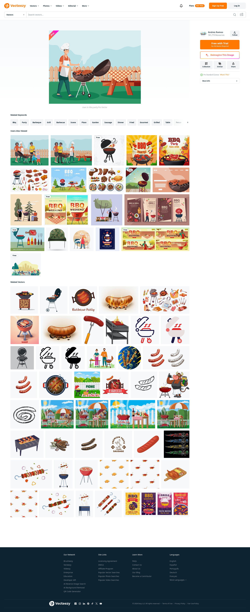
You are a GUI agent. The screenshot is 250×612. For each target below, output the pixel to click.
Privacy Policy (180, 603)
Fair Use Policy (193, 603)
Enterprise (68, 572)
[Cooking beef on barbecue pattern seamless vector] (23, 504)
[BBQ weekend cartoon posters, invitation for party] (66, 209)
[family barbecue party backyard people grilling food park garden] (25, 265)
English (173, 561)
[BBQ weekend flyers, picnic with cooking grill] (155, 239)
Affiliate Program (105, 568)
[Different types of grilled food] (106, 180)
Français (173, 576)
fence (178, 122)
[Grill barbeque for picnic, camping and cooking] (22, 357)
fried (132, 122)
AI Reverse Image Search (75, 584)
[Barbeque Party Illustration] (174, 150)
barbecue (60, 122)
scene (73, 122)
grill (49, 122)
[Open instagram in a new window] (80, 604)
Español (173, 565)
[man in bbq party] (106, 209)
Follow (234, 35)
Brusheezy (68, 561)
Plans (191, 5)
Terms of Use (167, 603)
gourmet (144, 122)
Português (174, 568)
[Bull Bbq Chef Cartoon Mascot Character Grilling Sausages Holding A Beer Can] (174, 385)
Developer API (70, 580)
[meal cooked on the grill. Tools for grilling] (115, 385)
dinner (121, 122)
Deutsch (173, 572)
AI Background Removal (74, 587)
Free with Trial (219, 44)
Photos (46, 6)
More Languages (177, 580)
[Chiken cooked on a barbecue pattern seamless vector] (114, 474)
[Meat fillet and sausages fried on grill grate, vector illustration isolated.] (59, 444)
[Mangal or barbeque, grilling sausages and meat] (27, 444)
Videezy (67, 568)
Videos (59, 6)
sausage (108, 122)
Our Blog (136, 572)
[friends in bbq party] (71, 150)
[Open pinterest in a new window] (88, 604)
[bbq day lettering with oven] (138, 180)
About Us (136, 568)
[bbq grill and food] (171, 180)
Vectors (33, 6)
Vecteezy (67, 565)
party (24, 122)
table (167, 122)
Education (68, 576)
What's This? (224, 75)
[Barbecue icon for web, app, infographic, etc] (145, 330)
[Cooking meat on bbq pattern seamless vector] (145, 474)
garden (95, 122)
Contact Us (137, 565)
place (84, 122)
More (84, 6)
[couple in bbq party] (26, 209)
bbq (14, 122)
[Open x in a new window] (97, 604)
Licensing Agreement (107, 561)
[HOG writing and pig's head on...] (176, 444)
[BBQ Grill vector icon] (109, 150)
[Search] (234, 14)
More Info (206, 81)
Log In (237, 5)
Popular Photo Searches (108, 576)
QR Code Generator (72, 591)
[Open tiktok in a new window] (92, 604)
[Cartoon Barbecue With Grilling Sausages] (117, 330)
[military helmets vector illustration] (57, 239)
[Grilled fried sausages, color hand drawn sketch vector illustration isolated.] (89, 444)
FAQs (134, 561)
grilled (157, 122)
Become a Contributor (142, 576)
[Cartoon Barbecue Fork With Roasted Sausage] (94, 330)
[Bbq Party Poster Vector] (107, 239)
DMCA (101, 565)
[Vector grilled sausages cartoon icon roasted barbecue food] (148, 444)
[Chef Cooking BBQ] (82, 239)
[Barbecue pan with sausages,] (83, 300)
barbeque (37, 122)
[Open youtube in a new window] (101, 604)
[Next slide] (185, 122)
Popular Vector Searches (109, 572)
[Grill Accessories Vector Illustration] (27, 239)
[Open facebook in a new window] (76, 604)
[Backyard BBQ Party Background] (142, 150)
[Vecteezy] (15, 5)
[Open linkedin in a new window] (84, 604)
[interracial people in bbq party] (29, 150)
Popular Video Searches (108, 580)
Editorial (72, 6)
